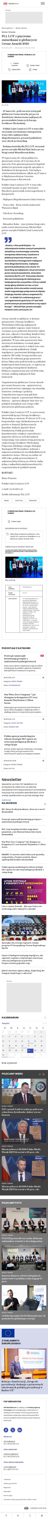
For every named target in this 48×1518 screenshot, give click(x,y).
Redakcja (8, 1437)
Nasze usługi (8, 1495)
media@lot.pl (16, 489)
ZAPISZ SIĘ (6, 800)
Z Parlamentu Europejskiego (11, 1342)
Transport (33, 501)
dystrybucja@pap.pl (11, 1454)
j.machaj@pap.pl (10, 1467)
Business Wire (14, 727)
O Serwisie (7, 1479)
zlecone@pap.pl (9, 1441)
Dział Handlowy (10, 1450)
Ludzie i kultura (17, 723)
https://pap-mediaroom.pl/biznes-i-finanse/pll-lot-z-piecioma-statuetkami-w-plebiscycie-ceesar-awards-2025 (25, 536)
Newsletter (7, 1491)
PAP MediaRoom (14, 685)
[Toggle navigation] (43, 3)
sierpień (5, 1023)
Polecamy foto (12, 1202)
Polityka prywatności (10, 1483)
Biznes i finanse (21, 28)
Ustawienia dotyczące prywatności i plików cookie (20, 1499)
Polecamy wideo (12, 1073)
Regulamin (7, 1487)
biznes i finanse (7, 1106)
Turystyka (19, 501)
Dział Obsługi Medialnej (14, 1462)
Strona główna (7, 28)
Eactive (11, 768)
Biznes (6, 501)
